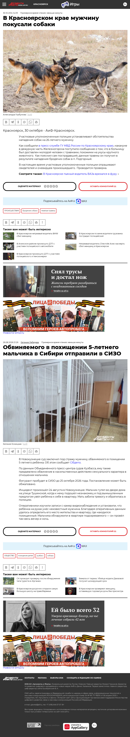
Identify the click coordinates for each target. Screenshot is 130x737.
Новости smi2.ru (13, 332)
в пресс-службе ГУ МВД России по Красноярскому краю (76, 145)
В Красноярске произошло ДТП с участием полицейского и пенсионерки (38, 255)
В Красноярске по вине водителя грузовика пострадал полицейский (101, 234)
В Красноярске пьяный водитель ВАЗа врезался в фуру (80, 173)
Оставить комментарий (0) (103, 186)
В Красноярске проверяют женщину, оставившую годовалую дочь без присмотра (101, 589)
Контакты (29, 678)
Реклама (42, 678)
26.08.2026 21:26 (10, 342)
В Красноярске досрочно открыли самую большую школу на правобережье (37, 589)
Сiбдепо (75, 462)
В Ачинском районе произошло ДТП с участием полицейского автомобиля (36, 244)
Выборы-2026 (56, 678)
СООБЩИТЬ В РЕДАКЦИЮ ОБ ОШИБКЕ (84, 678)
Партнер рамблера (51, 725)
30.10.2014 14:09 (10, 13)
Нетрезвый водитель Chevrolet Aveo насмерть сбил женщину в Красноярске (102, 244)
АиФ (30, 114)
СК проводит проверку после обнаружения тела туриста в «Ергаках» (38, 579)
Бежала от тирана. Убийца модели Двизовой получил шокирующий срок (101, 579)
